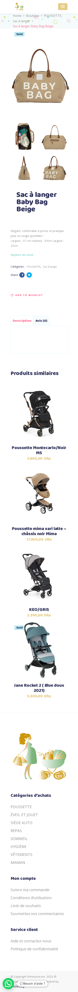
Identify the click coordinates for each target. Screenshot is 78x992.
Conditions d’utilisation (31, 897)
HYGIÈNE (19, 846)
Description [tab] (22, 320)
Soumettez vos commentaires (37, 913)
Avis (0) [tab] (41, 320)
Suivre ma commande (30, 889)
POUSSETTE (52, 16)
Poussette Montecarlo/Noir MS (39, 450)
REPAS (16, 830)
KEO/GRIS (39, 609)
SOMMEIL (19, 838)
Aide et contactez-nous (31, 940)
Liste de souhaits (26, 905)
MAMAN (18, 862)
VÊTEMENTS (21, 854)
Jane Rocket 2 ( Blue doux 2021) (39, 688)
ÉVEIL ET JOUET (24, 814)
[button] (27, 295)
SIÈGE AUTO (21, 822)
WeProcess (35, 981)
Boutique (32, 16)
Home (17, 16)
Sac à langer (21, 21)
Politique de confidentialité (34, 948)
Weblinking (17, 986)
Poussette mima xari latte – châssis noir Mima (39, 531)
